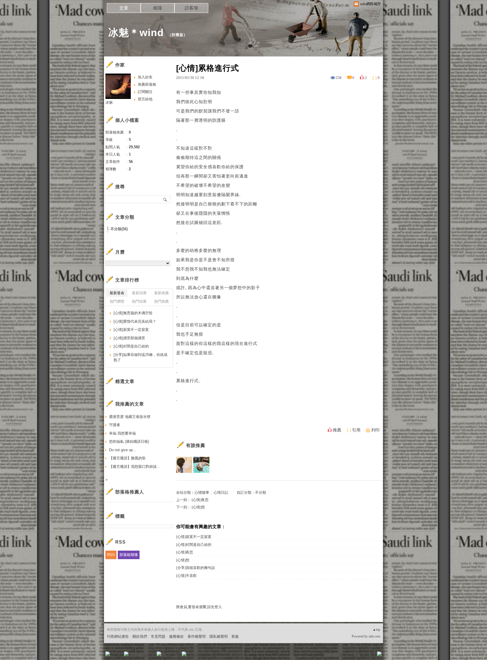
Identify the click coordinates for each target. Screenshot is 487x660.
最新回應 (139, 293)
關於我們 (139, 636)
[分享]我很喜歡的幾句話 (195, 568)
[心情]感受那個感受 (129, 338)
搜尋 (165, 199)
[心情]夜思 (200, 500)
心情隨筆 (201, 492)
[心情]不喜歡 (186, 575)
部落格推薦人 (129, 492)
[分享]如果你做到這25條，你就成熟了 (140, 357)
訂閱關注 (145, 92)
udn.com (374, 636)
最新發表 (117, 293)
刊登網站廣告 (118, 636)
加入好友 (145, 77)
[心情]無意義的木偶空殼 (133, 313)
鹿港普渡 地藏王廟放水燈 (129, 417)
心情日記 (221, 492)
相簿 (157, 8)
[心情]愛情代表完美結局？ (135, 321)
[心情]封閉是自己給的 (193, 544)
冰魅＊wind (136, 32)
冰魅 (109, 102)
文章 (123, 8)
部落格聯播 (128, 555)
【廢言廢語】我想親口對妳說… (134, 466)
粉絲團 (116, 656)
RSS (111, 555)
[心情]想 (198, 507)
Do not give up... (122, 450)
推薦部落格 (147, 84)
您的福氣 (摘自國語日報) (129, 441)
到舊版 (177, 35)
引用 (356, 430)
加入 (354, 656)
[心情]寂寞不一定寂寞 (193, 537)
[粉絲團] (107, 654)
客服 (235, 636)
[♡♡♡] (201, 465)
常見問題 (158, 636)
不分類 (260, 492)
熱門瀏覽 (117, 301)
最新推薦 (161, 293)
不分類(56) (119, 229)
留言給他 (145, 99)
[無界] (184, 465)
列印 (375, 430)
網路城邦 (368, 656)
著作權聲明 (196, 636)
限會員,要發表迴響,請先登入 (199, 607)
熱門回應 (139, 301)
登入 (343, 656)
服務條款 (176, 636)
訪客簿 (191, 8)
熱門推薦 (161, 301)
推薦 (337, 430)
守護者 (114, 425)
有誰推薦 (195, 445)
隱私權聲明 (218, 636)
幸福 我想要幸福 (122, 433)
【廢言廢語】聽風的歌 (127, 458)
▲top (376, 630)
